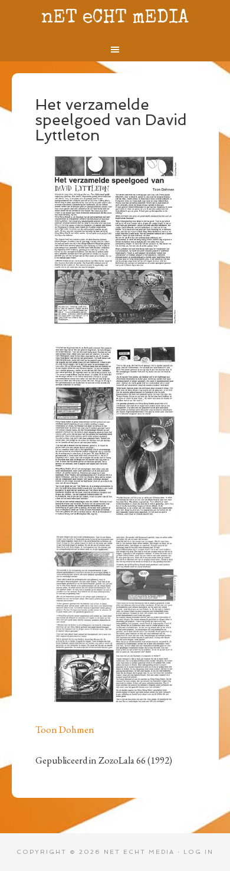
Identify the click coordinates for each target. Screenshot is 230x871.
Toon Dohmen (64, 729)
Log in (198, 852)
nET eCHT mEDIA (115, 18)
